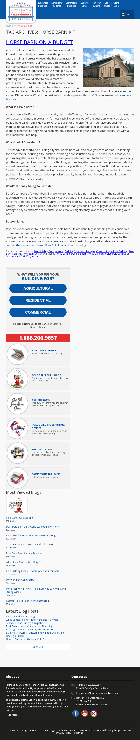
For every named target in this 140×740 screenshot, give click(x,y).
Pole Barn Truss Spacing (19, 517)
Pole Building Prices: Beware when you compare (32, 571)
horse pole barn (78, 253)
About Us (34, 730)
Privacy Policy (63, 732)
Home (9, 25)
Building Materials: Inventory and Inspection (30, 629)
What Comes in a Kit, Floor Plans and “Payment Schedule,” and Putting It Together (32, 621)
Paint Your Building (46, 474)
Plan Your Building (96, 4)
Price (44, 350)
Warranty (85, 730)
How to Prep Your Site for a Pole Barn (27, 639)
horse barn (62, 253)
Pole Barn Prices (67, 730)
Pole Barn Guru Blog (46, 375)
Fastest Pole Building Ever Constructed (27, 600)
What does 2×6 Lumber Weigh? (23, 562)
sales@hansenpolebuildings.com (100, 692)
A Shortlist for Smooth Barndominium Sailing (30, 535)
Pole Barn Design (32, 253)
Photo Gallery (42, 449)
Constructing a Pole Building (111, 251)
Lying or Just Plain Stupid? (20, 579)
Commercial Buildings (71, 4)
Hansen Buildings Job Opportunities (112, 730)
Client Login (116, 4)
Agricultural (38, 288)
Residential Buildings (42, 4)
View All (38, 647)
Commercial (38, 312)
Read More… (12, 714)
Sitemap (78, 732)
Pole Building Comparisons (48, 251)
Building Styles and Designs (80, 251)
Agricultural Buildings (56, 4)
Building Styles (84, 4)
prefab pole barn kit (115, 253)
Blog (23, 730)
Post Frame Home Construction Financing (29, 626)
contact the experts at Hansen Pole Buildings (35, 245)
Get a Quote (107, 4)
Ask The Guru (41, 400)
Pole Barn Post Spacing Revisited (24, 553)
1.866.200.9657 (38, 337)
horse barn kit (95, 253)
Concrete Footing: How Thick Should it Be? (29, 544)
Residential (38, 300)
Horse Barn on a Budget (39, 42)
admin (35, 256)
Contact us (12, 730)
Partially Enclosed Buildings (21, 616)
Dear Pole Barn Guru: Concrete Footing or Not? (32, 526)
